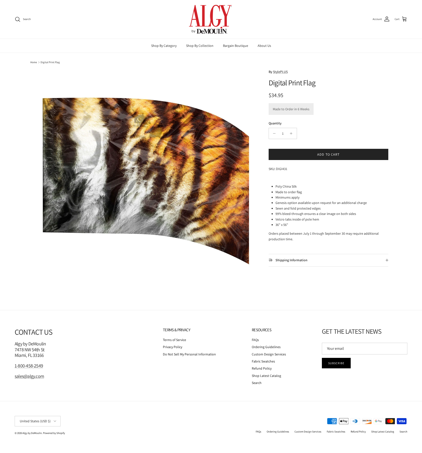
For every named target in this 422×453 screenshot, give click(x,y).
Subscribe (336, 363)
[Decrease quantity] (273, 133)
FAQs (255, 340)
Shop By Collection (199, 45)
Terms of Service (174, 340)
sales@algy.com (29, 376)
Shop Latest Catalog (266, 375)
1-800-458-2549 (29, 365)
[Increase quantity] (292, 133)
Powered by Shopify (54, 433)
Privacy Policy (172, 347)
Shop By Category (164, 45)
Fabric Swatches (263, 361)
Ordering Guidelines (266, 347)
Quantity (275, 123)
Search (257, 383)
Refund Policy (262, 368)
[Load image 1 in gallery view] (146, 181)
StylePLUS (280, 72)
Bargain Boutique (235, 45)
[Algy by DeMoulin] (211, 19)
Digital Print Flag (50, 62)
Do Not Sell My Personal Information (189, 354)
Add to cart (328, 154)
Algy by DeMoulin (32, 433)
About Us (264, 45)
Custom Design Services (269, 354)
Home (33, 62)
